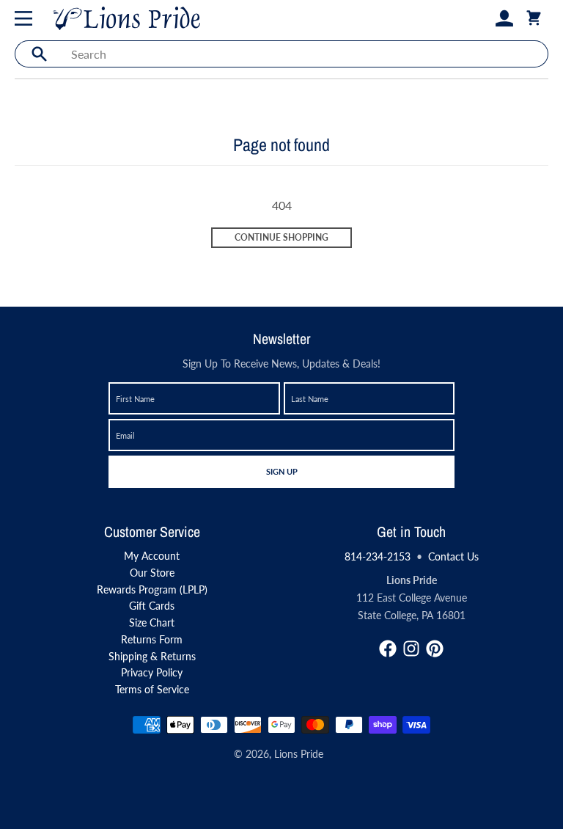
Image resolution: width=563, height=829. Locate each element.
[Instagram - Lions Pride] (411, 648)
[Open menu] (26, 18)
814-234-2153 (378, 556)
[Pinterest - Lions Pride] (435, 648)
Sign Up (281, 471)
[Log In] (504, 18)
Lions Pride (298, 754)
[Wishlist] (481, 18)
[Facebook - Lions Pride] (388, 648)
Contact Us (453, 556)
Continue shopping (281, 237)
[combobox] (305, 53)
